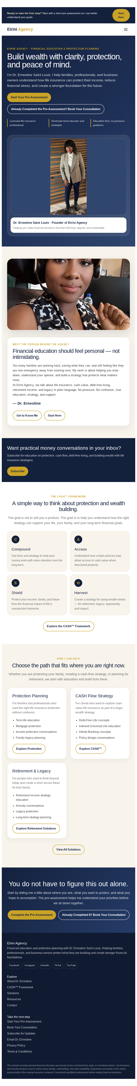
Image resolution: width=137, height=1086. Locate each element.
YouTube (71, 965)
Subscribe (18, 471)
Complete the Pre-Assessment (31, 914)
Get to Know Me (27, 415)
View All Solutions (68, 849)
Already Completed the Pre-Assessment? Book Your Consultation (55, 109)
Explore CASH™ (90, 748)
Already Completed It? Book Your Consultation (94, 914)
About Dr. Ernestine (19, 981)
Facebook (14, 965)
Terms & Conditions (19, 1051)
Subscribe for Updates (21, 1033)
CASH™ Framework (20, 987)
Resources (14, 999)
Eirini (20, 29)
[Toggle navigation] (126, 29)
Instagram (30, 965)
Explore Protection (29, 748)
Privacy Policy (16, 1045)
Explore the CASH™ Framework (68, 626)
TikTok (57, 965)
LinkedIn (44, 965)
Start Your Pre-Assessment (29, 97)
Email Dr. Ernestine (19, 1039)
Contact (12, 1005)
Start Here (121, 15)
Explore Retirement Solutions (36, 828)
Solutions (13, 993)
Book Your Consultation (22, 1027)
